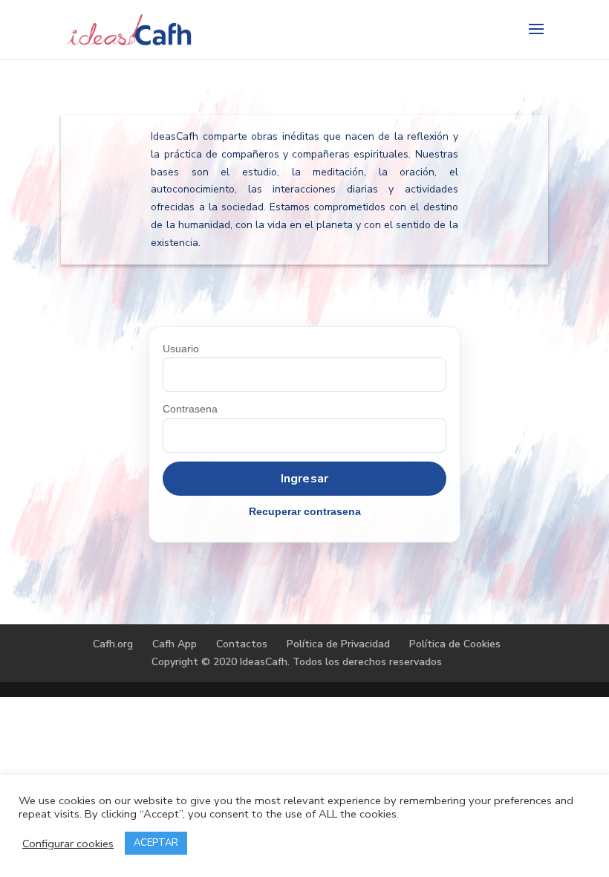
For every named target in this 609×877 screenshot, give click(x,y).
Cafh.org (113, 644)
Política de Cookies (455, 644)
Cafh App (174, 644)
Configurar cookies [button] (68, 843)
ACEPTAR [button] (156, 843)
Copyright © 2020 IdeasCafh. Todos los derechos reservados (297, 662)
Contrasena (190, 409)
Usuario (181, 349)
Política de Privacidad (338, 644)
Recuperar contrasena (305, 511)
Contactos (241, 644)
